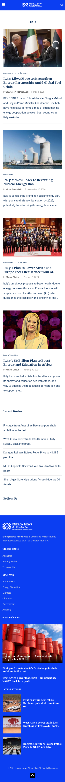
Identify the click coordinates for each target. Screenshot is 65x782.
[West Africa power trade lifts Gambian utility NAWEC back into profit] (12, 724)
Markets (6, 593)
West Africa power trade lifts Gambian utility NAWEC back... (41, 724)
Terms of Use (9, 567)
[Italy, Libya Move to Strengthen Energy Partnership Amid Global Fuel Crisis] (32, 48)
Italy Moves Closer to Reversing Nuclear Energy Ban (28, 182)
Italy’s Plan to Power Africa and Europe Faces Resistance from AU (28, 270)
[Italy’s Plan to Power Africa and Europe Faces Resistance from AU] (32, 237)
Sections (8, 575)
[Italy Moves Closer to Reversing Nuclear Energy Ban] (32, 149)
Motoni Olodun (12, 277)
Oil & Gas (7, 598)
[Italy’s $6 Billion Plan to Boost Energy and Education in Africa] (32, 329)
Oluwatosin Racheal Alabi (17, 92)
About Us (7, 556)
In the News (8, 581)
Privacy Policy (9, 561)
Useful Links (10, 549)
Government (8, 604)
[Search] (61, 5)
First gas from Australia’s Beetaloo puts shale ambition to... (41, 703)
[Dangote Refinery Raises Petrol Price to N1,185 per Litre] (12, 746)
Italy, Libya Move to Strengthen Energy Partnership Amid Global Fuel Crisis (32, 83)
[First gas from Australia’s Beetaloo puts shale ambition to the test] (12, 703)
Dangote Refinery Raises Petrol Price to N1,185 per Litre (42, 745)
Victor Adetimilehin (14, 189)
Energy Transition (11, 587)
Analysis (6, 610)
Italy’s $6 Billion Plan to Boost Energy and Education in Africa (27, 362)
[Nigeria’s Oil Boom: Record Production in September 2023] (32, 643)
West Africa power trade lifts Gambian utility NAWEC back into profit (29, 679)
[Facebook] (32, 775)
